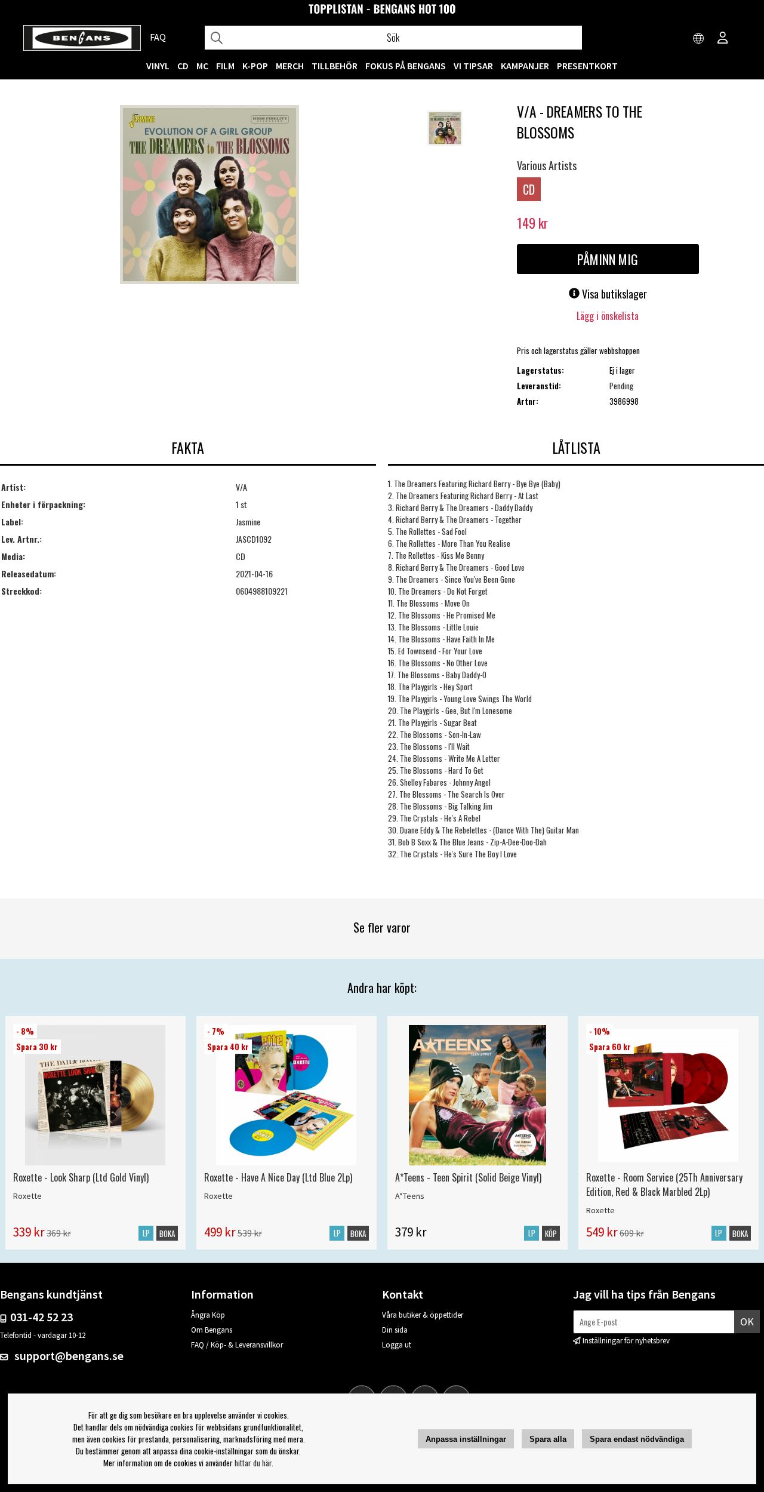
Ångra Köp (208, 1315)
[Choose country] (699, 39)
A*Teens (409, 1195)
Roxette (27, 1195)
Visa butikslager (613, 294)
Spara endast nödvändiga (637, 1439)
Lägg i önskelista (608, 316)
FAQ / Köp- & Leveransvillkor (237, 1345)
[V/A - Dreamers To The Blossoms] (209, 196)
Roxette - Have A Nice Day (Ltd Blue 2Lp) (278, 1177)
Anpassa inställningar (466, 1439)
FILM (225, 66)
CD (183, 66)
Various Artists (547, 165)
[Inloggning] (722, 39)
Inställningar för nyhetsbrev (626, 1341)
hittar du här (253, 1463)
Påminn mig (607, 259)
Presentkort (587, 66)
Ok (747, 1321)
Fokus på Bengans (405, 66)
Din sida (395, 1330)
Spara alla (547, 1439)
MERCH (290, 66)
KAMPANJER (525, 66)
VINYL (158, 66)
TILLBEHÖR (335, 66)
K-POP (255, 66)
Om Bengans (211, 1330)
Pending (621, 386)
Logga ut (396, 1345)
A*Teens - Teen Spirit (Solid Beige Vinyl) (468, 1177)
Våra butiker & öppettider (422, 1315)
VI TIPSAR (473, 66)
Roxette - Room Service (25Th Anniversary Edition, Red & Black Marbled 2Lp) (664, 1184)
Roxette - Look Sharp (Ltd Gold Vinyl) (81, 1177)
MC (202, 66)
